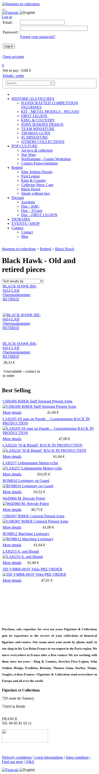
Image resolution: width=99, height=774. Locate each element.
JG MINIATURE (34, 137)
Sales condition (77, 757)
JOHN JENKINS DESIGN (42, 124)
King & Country (33, 180)
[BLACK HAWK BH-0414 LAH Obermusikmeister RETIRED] (22, 328)
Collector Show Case (37, 185)
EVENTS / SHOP (26, 223)
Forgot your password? (37, 37)
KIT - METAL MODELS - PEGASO (50, 112)
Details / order (13, 76)
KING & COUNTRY (38, 120)
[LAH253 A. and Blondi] (23, 557)
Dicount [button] (18, 198)
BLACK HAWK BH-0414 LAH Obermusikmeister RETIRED (20, 350)
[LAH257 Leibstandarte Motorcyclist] (32, 468)
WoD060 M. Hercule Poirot (24, 498)
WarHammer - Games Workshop (46, 159)
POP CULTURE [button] (24, 146)
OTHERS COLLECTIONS (42, 142)
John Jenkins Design (36, 172)
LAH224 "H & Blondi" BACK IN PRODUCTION (42, 445)
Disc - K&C (30, 206)
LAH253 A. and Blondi (21, 551)
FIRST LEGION (34, 116)
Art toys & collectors (37, 150)
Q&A (30, 762)
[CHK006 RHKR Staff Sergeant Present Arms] (39, 406)
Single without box (35, 193)
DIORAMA (21, 219)
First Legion (30, 176)
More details (12, 412)
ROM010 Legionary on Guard (26, 481)
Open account (13, 57)
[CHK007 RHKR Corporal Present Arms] (35, 521)
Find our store (12, 762)
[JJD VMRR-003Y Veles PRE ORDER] (34, 574)
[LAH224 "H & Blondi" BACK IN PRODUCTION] (44, 450)
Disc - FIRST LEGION (39, 215)
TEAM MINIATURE (38, 129)
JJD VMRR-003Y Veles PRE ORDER (32, 569)
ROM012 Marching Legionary (26, 534)
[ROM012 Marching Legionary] (28, 539)
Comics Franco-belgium (39, 163)
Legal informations (48, 757)
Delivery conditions (17, 757)
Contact (27, 232)
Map (24, 236)
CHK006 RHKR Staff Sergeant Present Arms (37, 401)
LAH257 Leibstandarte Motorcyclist (30, 463)
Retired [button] (17, 168)
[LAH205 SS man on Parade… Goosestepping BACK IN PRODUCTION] (49, 433)
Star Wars (28, 155)
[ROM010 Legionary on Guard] (28, 486)
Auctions (28, 202)
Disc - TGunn (31, 211)
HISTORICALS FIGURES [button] (33, 99)
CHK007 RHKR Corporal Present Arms (33, 516)
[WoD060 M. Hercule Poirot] (26, 504)
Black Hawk (30, 189)
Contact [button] (17, 228)
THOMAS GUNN (35, 133)
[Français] (10, 13)
